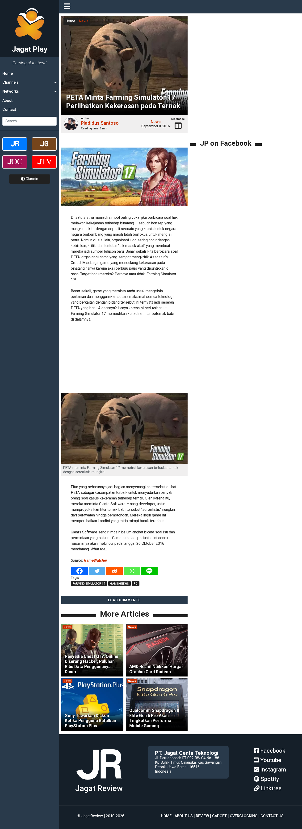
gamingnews (119, 583)
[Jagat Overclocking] (15, 166)
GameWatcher (95, 560)
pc (136, 583)
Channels (10, 82)
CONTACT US (272, 816)
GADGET (219, 816)
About (7, 100)
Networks (10, 91)
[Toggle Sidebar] (68, 6)
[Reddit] (114, 571)
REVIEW (202, 816)
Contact (9, 109)
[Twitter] (97, 571)
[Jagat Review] (15, 148)
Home (7, 73)
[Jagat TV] (44, 166)
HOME (166, 816)
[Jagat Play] (98, 781)
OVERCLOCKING (243, 816)
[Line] (149, 571)
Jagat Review (99, 788)
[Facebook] (79, 571)
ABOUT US (184, 816)
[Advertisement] (124, 358)
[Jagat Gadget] (44, 148)
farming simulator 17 (89, 583)
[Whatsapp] (132, 571)
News (83, 21)
